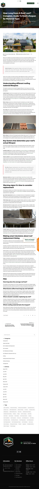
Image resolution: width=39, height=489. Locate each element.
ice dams (26, 409)
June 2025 (5, 391)
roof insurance (13, 417)
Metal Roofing (18, 471)
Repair (18, 413)
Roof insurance (5, 348)
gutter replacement (13, 409)
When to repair (6, 426)
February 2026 (5, 384)
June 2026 (5, 374)
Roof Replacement (19, 477)
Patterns (14, 413)
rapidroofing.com (24, 177)
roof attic (29, 413)
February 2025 (5, 401)
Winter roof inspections (16, 254)
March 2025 (5, 399)
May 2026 (4, 376)
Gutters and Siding (6, 343)
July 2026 (4, 371)
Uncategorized (5, 363)
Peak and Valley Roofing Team (10, 54)
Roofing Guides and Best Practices (23, 54)
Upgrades (24, 424)
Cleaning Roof (5, 340)
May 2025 (4, 394)
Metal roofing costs (13, 411)
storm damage (6, 424)
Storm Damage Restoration (18, 467)
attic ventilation (6, 407)
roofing (30, 415)
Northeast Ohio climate (27, 411)
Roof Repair (18, 475)
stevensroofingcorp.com (25, 150)
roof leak (19, 417)
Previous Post (8, 323)
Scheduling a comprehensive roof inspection (17, 181)
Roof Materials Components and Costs (9, 353)
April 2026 (5, 379)
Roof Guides (6, 315)
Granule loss (6, 409)
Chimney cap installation (22, 407)
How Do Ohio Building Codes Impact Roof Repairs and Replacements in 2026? (27, 325)
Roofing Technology (6, 361)
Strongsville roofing (13, 424)
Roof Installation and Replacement (9, 345)
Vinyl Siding (17, 469)
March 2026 (5, 381)
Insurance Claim (32, 409)
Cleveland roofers (31, 407)
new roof (19, 411)
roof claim (5, 415)
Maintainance (6, 411)
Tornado (20, 424)
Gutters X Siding (20, 409)
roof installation (6, 417)
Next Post (31, 322)
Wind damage (12, 426)
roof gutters (17, 415)
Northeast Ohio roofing (8, 413)
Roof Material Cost (25, 417)
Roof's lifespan (23, 413)
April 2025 (5, 396)
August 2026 (5, 369)
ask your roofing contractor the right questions (13, 262)
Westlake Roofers (30, 424)
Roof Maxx (32, 417)
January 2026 (5, 386)
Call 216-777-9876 (30, 3)
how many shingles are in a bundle (16, 98)
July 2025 (4, 389)
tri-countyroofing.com (19, 191)
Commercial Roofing (19, 473)
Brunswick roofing (14, 407)
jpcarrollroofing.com (10, 89)
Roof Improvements (23, 415)
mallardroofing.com (25, 103)
